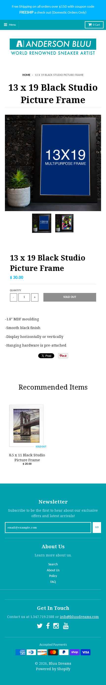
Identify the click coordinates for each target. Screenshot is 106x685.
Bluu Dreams (60, 663)
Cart (96, 24)
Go (97, 527)
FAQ (53, 582)
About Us (53, 570)
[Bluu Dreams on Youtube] (66, 626)
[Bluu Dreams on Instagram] (56, 626)
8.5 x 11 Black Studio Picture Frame (27, 457)
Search (53, 564)
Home (26, 75)
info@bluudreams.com (79, 616)
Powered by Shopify (53, 668)
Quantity (15, 290)
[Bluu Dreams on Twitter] (40, 626)
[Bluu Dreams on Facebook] (48, 626)
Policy (53, 576)
